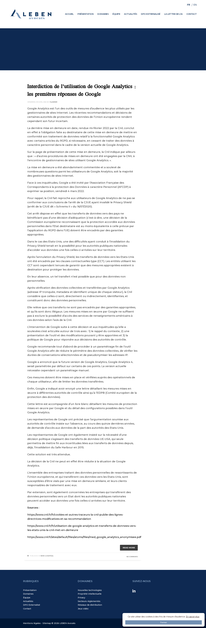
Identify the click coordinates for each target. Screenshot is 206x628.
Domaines (28, 594)
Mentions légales (32, 623)
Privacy (81, 597)
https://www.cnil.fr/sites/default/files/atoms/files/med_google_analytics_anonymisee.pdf (84, 537)
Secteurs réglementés (89, 601)
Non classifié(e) (47, 556)
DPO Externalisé (31, 605)
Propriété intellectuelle (89, 594)
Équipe (26, 597)
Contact (27, 608)
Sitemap (47, 623)
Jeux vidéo (83, 608)
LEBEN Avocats (67, 623)
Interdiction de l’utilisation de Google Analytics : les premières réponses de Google (81, 90)
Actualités (28, 601)
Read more (129, 547)
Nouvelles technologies (90, 590)
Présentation (30, 590)
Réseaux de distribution (90, 605)
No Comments (132, 557)
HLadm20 (53, 102)
